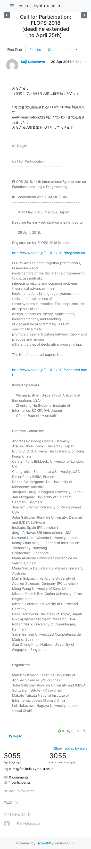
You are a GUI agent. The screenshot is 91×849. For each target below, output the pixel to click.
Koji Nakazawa (33, 62)
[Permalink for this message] (84, 731)
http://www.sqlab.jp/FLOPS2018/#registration (48, 253)
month (69, 49)
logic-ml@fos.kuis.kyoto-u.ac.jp (29, 769)
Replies (35, 49)
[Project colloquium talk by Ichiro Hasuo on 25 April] (84, 15)
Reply (17, 736)
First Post (14, 49)
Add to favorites (21, 791)
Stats (52, 49)
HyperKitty (44, 843)
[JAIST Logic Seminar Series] (7, 15)
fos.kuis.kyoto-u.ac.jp (38, 5)
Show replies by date (70, 748)
